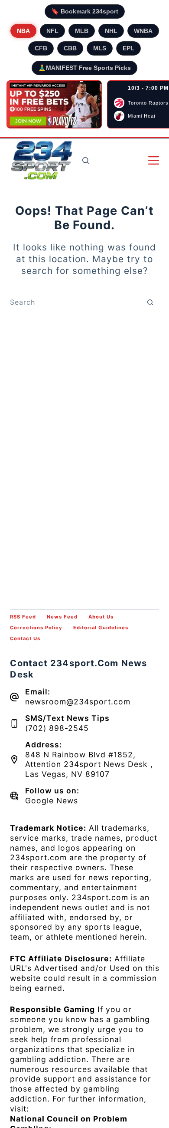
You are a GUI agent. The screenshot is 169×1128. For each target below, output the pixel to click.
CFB (41, 48)
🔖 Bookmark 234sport (84, 11)
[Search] (85, 160)
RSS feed (23, 616)
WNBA (143, 30)
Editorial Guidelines (100, 627)
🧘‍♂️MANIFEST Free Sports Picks (84, 67)
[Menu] (153, 160)
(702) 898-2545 (57, 728)
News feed (62, 616)
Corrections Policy (36, 627)
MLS (99, 48)
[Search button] (150, 302)
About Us (101, 616)
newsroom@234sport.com (77, 701)
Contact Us (25, 638)
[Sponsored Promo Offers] (54, 104)
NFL (52, 30)
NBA (23, 30)
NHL (111, 30)
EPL (128, 48)
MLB (81, 30)
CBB (70, 48)
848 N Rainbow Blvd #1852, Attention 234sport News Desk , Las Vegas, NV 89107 (89, 764)
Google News (51, 800)
